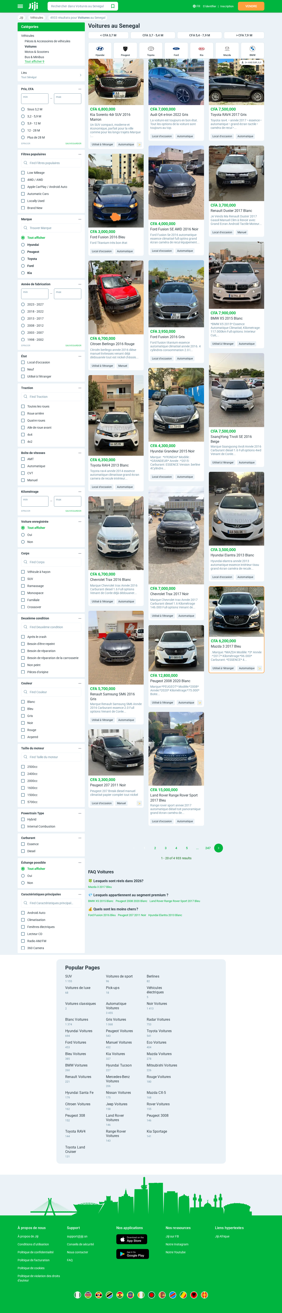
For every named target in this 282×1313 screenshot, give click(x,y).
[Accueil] (33, 6)
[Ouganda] (98, 1294)
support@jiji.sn (77, 1236)
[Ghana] (119, 1294)
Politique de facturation (34, 1260)
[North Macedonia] (204, 1294)
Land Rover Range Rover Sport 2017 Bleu (175, 901)
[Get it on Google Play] (132, 1254)
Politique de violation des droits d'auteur (39, 1278)
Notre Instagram (177, 1244)
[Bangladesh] (151, 1294)
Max (58, 96)
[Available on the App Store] (131, 1239)
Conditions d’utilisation (33, 1244)
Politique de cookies (31, 1268)
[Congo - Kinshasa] (172, 1294)
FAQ (70, 1260)
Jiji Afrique (222, 1236)
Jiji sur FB (172, 1236)
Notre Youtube (176, 1252)
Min (25, 96)
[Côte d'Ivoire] (141, 1294)
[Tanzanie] (109, 1294)
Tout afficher (36, 237)
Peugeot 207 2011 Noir (132, 915)
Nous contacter (77, 1252)
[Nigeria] (77, 1294)
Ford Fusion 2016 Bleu (102, 915)
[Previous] (134, 848)
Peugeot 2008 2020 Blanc (131, 901)
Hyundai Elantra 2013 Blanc (165, 915)
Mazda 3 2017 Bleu (100, 887)
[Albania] (193, 1294)
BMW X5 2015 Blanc (100, 901)
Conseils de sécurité (80, 1244)
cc (32, 766)
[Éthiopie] (130, 1294)
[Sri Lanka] (162, 1294)
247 (208, 848)
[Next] (218, 848)
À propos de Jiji (28, 1236)
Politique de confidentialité (36, 1252)
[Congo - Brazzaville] (183, 1294)
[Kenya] (88, 1294)
